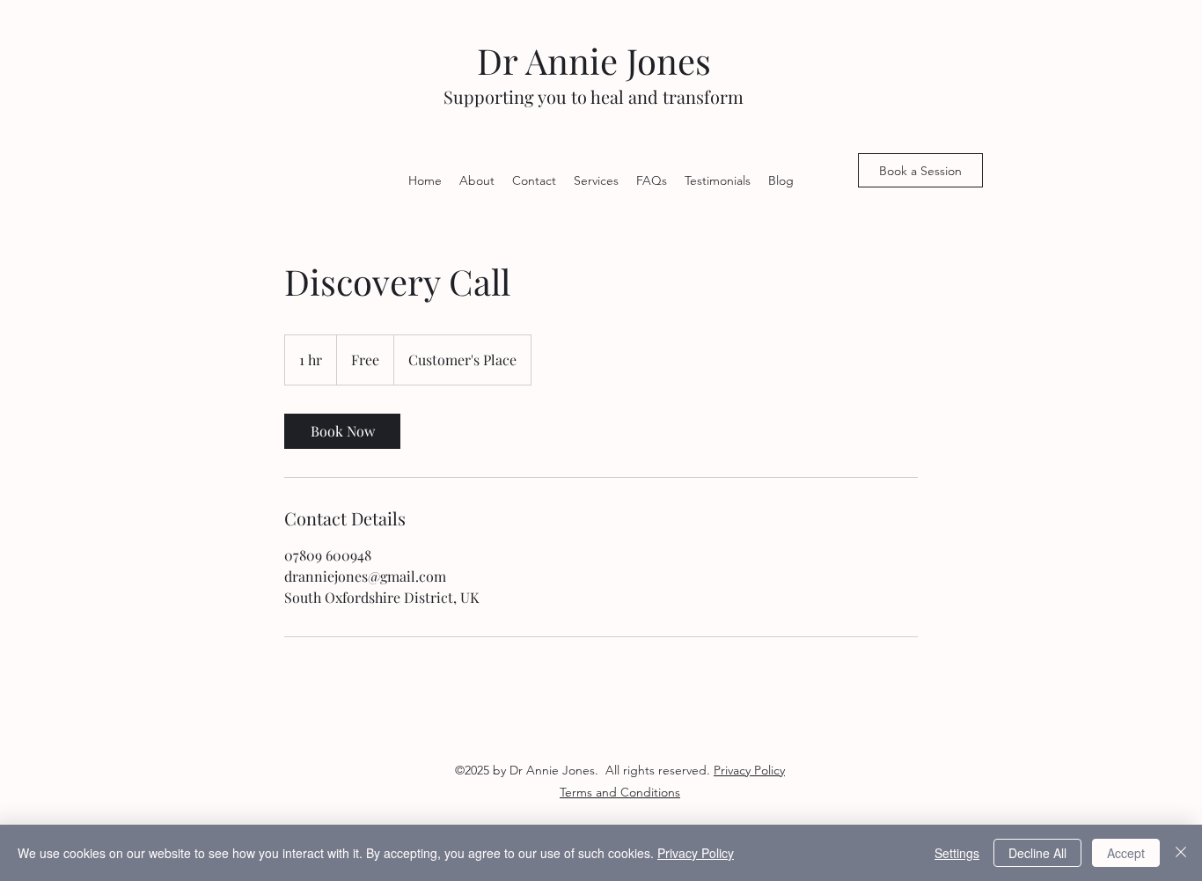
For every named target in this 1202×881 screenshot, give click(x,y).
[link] (342, 431)
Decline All (1037, 853)
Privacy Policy (695, 853)
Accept (1126, 853)
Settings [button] (956, 853)
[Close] (1180, 853)
